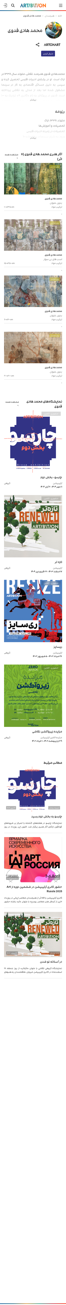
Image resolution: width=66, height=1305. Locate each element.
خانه (60, 15)
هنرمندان (49, 15)
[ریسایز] (33, 641)
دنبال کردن (48, 53)
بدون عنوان (56, 202)
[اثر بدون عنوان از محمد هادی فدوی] (33, 179)
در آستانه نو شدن (51, 961)
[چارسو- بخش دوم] (33, 471)
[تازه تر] (33, 556)
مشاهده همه (11, 154)
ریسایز (57, 646)
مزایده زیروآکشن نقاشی (47, 731)
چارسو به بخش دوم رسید (46, 816)
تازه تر (58, 562)
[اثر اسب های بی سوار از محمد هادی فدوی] (33, 235)
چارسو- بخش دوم (51, 477)
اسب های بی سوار (52, 259)
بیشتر (33, 99)
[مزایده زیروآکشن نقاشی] (33, 726)
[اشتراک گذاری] (37, 44)
